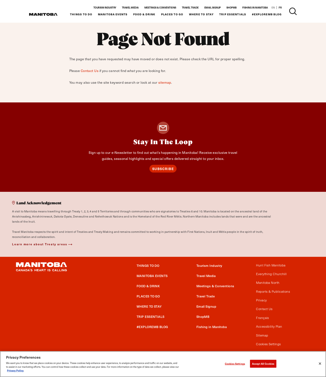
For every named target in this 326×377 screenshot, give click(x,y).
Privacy (261, 300)
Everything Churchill (271, 274)
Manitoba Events (113, 14)
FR (280, 7)
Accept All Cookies (263, 363)
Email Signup (212, 7)
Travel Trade (190, 7)
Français (262, 318)
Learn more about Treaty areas (39, 244)
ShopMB (231, 7)
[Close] (320, 363)
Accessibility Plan (269, 327)
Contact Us (90, 70)
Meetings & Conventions (160, 7)
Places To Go (172, 14)
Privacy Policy (15, 370)
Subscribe (163, 168)
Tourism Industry (104, 7)
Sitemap (262, 335)
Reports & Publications (273, 291)
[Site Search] (293, 11)
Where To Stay (201, 14)
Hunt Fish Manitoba (270, 265)
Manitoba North (267, 283)
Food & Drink (144, 14)
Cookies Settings (235, 363)
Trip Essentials (232, 14)
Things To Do (81, 14)
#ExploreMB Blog (267, 14)
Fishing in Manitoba (255, 7)
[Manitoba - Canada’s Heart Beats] (43, 14)
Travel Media (130, 7)
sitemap (164, 82)
